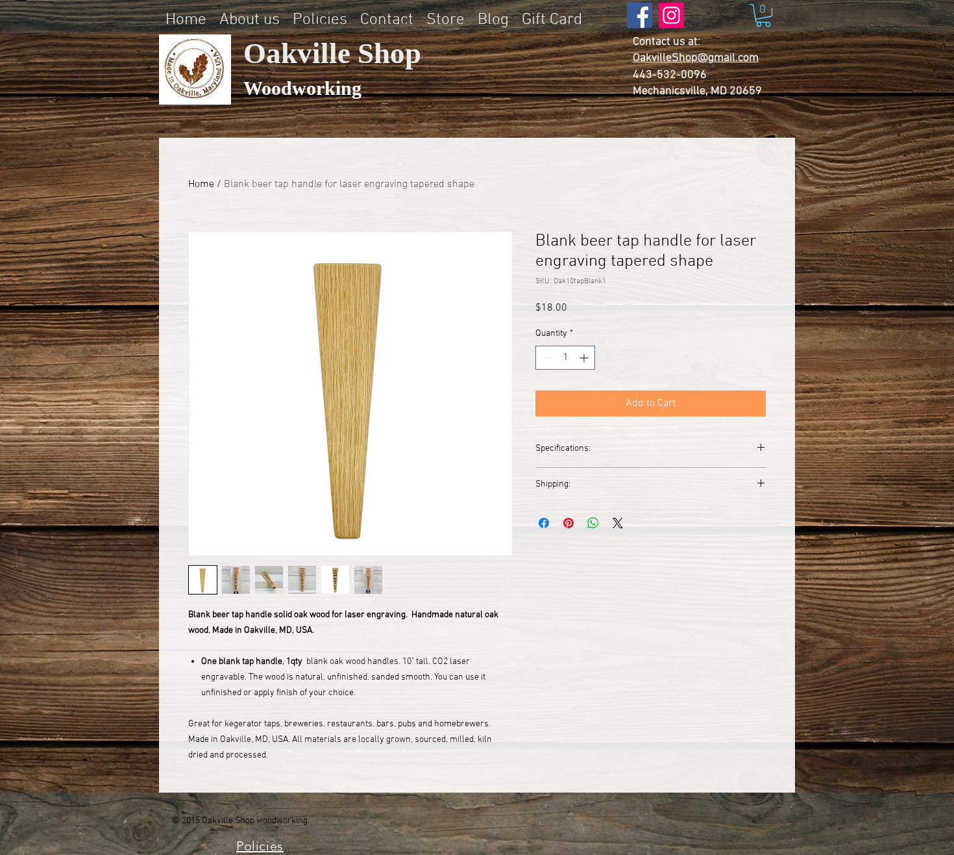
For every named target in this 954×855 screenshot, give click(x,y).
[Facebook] (639, 15)
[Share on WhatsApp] (593, 523)
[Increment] (585, 357)
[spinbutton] (565, 357)
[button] (763, 15)
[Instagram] (671, 15)
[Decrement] (545, 357)
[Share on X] (618, 523)
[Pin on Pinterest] (568, 523)
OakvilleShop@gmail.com (696, 58)
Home (201, 184)
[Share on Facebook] (544, 523)
